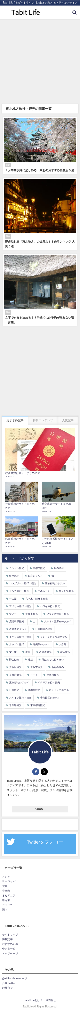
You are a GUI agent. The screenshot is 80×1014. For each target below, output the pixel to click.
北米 (4, 886)
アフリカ (7, 905)
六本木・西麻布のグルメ (57, 621)
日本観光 (14, 690)
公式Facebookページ (14, 978)
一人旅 (13, 599)
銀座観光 (14, 576)
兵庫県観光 (53, 675)
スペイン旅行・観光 (20, 697)
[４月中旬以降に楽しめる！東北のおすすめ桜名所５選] (40, 145)
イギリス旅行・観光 (20, 637)
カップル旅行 (16, 644)
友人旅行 (65, 652)
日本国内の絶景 (44, 629)
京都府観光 (15, 675)
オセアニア (8, 895)
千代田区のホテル (50, 697)
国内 (4, 909)
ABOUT (40, 809)
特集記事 (7, 939)
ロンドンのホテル (59, 690)
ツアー (13, 614)
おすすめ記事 (10, 944)
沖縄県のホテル (41, 644)
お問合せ (7, 988)
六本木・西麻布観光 (36, 599)
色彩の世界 (57, 667)
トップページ (10, 953)
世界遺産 (59, 568)
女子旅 (13, 652)
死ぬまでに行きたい (53, 659)
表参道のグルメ (17, 629)
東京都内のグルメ (19, 682)
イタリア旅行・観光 (49, 682)
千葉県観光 (15, 705)
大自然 (62, 644)
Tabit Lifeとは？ (33, 1000)
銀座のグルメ (35, 576)
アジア (6, 876)
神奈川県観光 (66, 591)
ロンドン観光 (16, 568)
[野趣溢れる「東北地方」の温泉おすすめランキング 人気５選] (40, 214)
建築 (30, 659)
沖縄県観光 (34, 690)
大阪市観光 (36, 667)
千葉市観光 (31, 614)
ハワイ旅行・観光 (50, 606)
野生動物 (14, 659)
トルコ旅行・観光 (19, 591)
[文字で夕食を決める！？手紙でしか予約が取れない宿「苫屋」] (40, 290)
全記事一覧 (8, 948)
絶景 (27, 652)
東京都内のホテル (55, 583)
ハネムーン (44, 591)
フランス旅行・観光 (58, 614)
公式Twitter (8, 983)
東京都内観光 (37, 705)
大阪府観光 (15, 667)
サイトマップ (10, 934)
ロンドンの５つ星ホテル (53, 637)
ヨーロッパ (8, 881)
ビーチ (34, 675)
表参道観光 (45, 652)
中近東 (6, 900)
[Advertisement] (40, 61)
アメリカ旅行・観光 (20, 606)
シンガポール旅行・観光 (22, 583)
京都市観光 (39, 568)
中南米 (6, 890)
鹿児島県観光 (16, 621)
